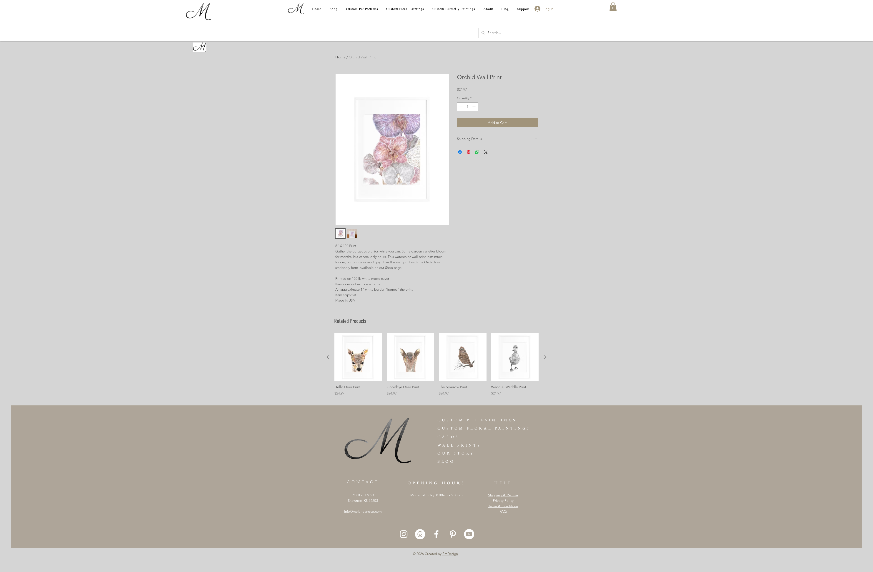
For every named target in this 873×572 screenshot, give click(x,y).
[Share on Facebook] (460, 152)
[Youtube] (469, 534)
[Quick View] (358, 357)
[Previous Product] (328, 357)
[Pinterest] (453, 534)
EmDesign (450, 554)
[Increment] (474, 107)
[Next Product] (545, 357)
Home (340, 57)
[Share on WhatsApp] (477, 152)
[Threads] (420, 534)
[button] (613, 6)
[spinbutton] (467, 107)
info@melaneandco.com (363, 511)
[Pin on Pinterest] (468, 152)
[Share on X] (486, 152)
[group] (436, 367)
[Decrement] (460, 107)
